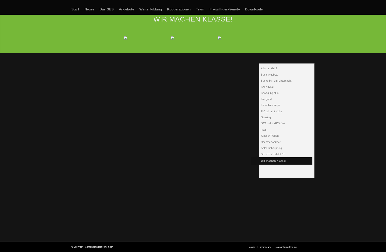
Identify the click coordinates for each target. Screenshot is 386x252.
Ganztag (266, 117)
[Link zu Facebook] (306, 247)
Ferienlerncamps (270, 105)
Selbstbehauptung (271, 148)
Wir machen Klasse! (273, 160)
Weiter (227, 180)
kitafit (264, 129)
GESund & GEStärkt (273, 123)
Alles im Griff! (269, 68)
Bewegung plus (270, 92)
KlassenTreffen (270, 135)
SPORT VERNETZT (273, 154)
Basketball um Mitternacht (276, 80)
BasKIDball (267, 86)
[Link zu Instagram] (312, 247)
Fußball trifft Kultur (272, 111)
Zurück (84, 180)
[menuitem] (75, 9)
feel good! (266, 99)
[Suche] (269, 9)
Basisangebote (269, 74)
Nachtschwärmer (270, 141)
